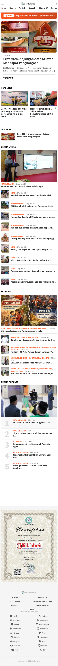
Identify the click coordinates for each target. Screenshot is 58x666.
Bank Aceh (15, 338)
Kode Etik (42, 597)
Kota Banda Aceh (7, 184)
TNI (17, 350)
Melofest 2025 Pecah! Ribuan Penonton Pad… (32, 456)
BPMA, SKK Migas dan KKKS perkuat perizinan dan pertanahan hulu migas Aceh (14, 113)
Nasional (33, 347)
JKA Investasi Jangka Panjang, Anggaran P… (22, 331)
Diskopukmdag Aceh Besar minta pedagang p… (33, 238)
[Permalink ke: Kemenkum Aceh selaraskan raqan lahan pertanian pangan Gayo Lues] (29, 166)
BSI (21, 358)
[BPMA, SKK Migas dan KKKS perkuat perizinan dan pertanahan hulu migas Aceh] (14, 98)
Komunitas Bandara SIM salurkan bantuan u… (33, 217)
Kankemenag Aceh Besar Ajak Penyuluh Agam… (32, 445)
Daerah (28, 338)
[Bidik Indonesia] (29, 3)
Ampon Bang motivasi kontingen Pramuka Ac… (33, 282)
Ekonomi (15, 328)
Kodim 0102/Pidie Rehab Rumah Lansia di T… (32, 352)
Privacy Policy (42, 605)
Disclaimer (15, 601)
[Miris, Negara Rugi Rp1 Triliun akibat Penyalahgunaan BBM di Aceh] (43, 98)
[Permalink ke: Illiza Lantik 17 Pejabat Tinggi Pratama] (29, 401)
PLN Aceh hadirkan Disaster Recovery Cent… (32, 206)
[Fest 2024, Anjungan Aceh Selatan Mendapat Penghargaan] (29, 37)
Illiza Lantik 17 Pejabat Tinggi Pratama (31, 422)
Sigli (13, 350)
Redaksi (14, 605)
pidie (54, 347)
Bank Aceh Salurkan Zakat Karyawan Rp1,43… (33, 373)
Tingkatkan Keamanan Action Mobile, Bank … (33, 340)
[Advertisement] (29, 488)
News (13, 193)
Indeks (15, 597)
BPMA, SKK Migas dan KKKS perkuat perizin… (32, 249)
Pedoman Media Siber (42, 601)
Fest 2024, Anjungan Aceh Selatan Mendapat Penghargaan (28, 61)
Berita (8, 328)
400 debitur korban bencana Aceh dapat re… (32, 228)
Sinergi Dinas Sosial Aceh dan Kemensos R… (32, 434)
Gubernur (23, 328)
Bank (17, 358)
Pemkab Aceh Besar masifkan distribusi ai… (32, 195)
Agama (13, 369)
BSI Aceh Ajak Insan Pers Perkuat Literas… (31, 363)
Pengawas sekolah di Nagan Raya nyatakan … (33, 271)
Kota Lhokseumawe (21, 453)
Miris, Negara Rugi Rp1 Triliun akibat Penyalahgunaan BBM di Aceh (41, 113)
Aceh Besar (17, 442)
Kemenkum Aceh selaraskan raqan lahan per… (23, 186)
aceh (3, 328)
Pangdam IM (46, 347)
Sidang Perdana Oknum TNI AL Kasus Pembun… (30, 467)
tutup (32, 609)
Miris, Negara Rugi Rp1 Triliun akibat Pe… (31, 260)
